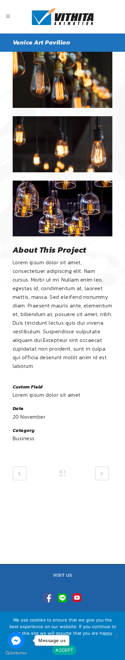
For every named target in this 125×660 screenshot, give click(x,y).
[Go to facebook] (16, 640)
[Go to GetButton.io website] (16, 653)
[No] (116, 635)
